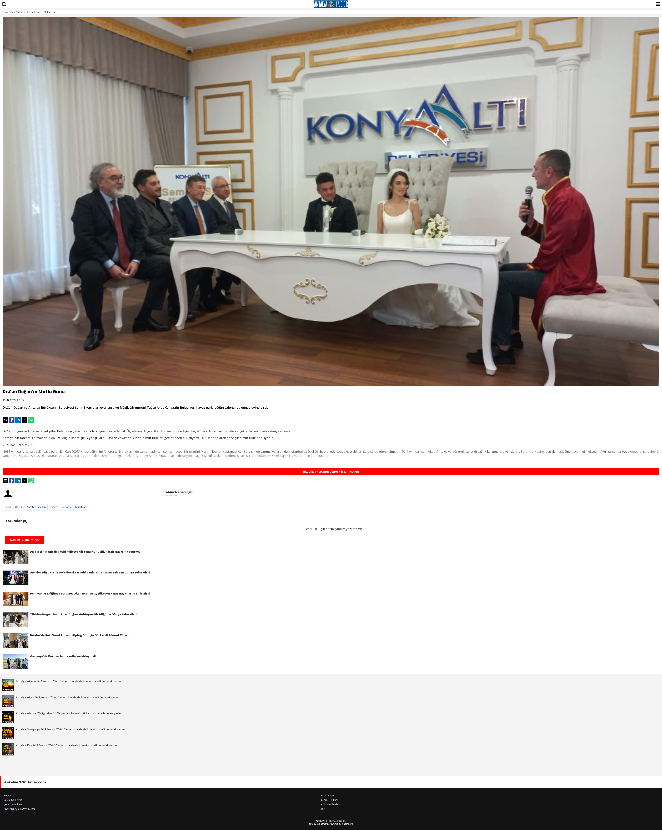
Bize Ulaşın (327, 795)
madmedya (347, 823)
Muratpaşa (81, 507)
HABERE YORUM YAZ (24, 540)
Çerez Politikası (13, 804)
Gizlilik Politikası (330, 800)
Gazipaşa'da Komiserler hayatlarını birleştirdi (63, 656)
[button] (5, 420)
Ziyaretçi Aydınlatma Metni (19, 809)
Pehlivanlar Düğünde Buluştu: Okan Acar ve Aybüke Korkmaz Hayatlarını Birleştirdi (90, 593)
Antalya (66, 507)
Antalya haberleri (36, 507)
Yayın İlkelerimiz (13, 800)
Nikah (7, 507)
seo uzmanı (322, 823)
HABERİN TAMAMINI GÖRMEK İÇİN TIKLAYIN (331, 471)
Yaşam (19, 11)
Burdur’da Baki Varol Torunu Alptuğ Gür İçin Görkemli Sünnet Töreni (79, 635)
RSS (323, 809)
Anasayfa (8, 11)
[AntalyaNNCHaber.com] (331, 4)
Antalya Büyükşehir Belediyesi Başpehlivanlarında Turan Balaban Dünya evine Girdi (90, 572)
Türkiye (54, 507)
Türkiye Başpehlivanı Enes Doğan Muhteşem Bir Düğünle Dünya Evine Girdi (83, 614)
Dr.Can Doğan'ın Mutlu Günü (41, 11)
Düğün (19, 507)
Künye (7, 795)
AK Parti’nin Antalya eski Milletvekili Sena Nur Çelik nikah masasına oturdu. (85, 551)
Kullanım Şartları (330, 804)
